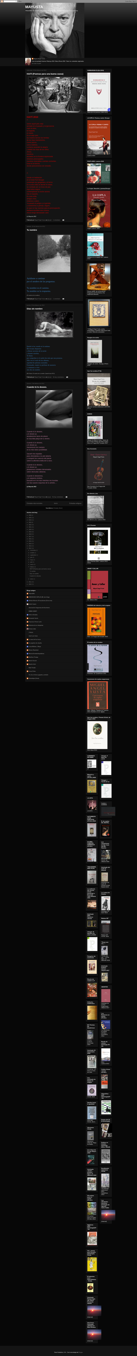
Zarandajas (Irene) (34, 678)
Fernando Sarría (33, 618)
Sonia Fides (32, 671)
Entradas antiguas (75, 503)
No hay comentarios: (58, 377)
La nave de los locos (35, 639)
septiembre (33, 555)
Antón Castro (32, 604)
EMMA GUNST (33, 611)
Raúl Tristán (32, 667)
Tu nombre (32, 230)
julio (31, 557)
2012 (30, 548)
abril (31, 562)
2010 (30, 584)
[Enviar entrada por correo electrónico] (63, 220)
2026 (30, 515)
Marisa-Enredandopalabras (36, 653)
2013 (30, 546)
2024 (30, 520)
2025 (30, 517)
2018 (30, 534)
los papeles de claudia (35, 643)
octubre (32, 552)
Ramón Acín (32, 664)
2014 (30, 543)
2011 (30, 582)
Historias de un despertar (36, 625)
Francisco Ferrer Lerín (35, 621)
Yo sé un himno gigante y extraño (38, 674)
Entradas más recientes (34, 503)
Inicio (56, 503)
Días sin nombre (34, 309)
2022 (30, 524)
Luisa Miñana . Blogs (35, 646)
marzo (32, 564)
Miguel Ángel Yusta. (39, 58)
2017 (30, 536)
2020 (30, 529)
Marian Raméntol (33, 650)
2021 (30, 527)
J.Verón (31, 632)
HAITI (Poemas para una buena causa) (45, 74)
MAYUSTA (34, 7)
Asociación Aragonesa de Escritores (39, 607)
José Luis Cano (33, 636)
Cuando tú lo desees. (37, 387)
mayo (32, 559)
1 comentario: (57, 220)
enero (32, 579)
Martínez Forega (33, 657)
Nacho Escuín (33, 660)
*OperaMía (32, 593)
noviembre (33, 550)
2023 (30, 522)
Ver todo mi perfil (36, 63)
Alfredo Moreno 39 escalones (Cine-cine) (40, 600)
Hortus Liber (32, 629)
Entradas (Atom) (58, 508)
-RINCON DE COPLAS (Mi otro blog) (39, 597)
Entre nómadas (33, 614)
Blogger (81, 1352)
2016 (30, 539)
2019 (30, 531)
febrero (32, 567)
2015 (30, 541)
